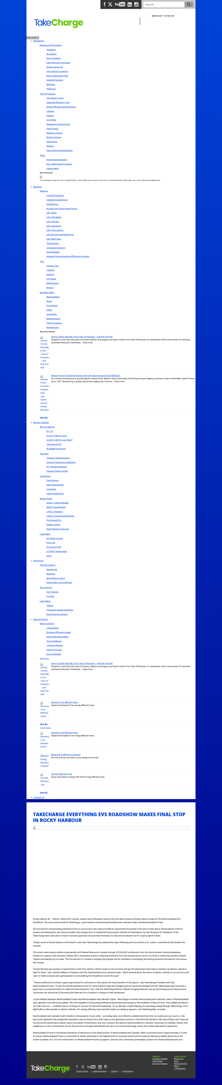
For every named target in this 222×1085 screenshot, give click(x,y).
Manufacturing (53, 318)
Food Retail (51, 305)
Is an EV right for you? (56, 435)
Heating (50, 115)
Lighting (50, 111)
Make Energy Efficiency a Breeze (65, 755)
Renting (50, 146)
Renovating (51, 141)
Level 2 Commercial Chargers (60, 516)
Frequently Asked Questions (59, 610)
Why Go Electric (47, 427)
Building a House (54, 133)
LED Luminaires (53, 226)
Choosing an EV (54, 444)
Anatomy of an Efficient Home (64, 702)
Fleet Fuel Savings (55, 484)
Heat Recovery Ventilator (58, 62)
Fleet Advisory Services (57, 529)
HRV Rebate (157, 1061)
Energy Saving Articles (57, 614)
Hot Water (51, 119)
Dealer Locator (53, 524)
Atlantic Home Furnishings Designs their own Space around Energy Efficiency (85, 376)
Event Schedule (53, 654)
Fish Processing (54, 323)
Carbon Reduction (55, 493)
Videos (49, 605)
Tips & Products (47, 93)
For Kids (50, 596)
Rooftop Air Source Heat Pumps (61, 208)
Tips (42, 261)
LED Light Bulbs (53, 217)
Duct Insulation (53, 58)
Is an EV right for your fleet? (59, 440)
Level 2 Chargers (54, 511)
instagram (136, 4)
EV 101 (49, 431)
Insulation (51, 49)
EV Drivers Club (53, 547)
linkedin (130, 4)
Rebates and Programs (51, 45)
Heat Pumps (52, 128)
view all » (44, 417)
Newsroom (44, 659)
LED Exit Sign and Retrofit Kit (60, 234)
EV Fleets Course (54, 538)
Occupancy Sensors (55, 247)
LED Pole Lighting (54, 230)
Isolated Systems (54, 80)
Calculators (45, 476)
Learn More (45, 534)
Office (49, 310)
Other (42, 155)
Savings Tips (52, 265)
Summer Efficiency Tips (61, 774)
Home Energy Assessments (59, 150)
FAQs (49, 555)
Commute (51, 489)
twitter (110, 4)
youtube (120, 4)
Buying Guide (46, 498)
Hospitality (51, 314)
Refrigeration (52, 283)
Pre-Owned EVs (53, 520)
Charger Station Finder (57, 471)
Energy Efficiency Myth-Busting (61, 106)
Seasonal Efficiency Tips (58, 102)
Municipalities (53, 297)
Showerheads (52, 252)
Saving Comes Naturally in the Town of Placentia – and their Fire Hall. (82, 337)
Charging (44, 453)
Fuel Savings (52, 480)
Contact (114, 1071)
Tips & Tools (45, 728)
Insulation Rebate (160, 1058)
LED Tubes (51, 212)
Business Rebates (159, 1063)
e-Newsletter (52, 628)
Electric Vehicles (41, 422)
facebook (105, 4)
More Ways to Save (55, 578)
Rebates (44, 191)
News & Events (40, 619)
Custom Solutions (55, 195)
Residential (33, 33)
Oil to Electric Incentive (57, 71)
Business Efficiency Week (58, 632)
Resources (38, 560)
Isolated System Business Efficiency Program (67, 256)
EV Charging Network (56, 466)
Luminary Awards (54, 645)
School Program (54, 649)
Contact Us (38, 797)
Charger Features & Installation (61, 462)
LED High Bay (52, 221)
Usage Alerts (52, 168)
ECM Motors (52, 204)
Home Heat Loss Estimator (59, 582)
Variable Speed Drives (56, 199)
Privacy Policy (82, 1071)
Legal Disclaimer (99, 1071)
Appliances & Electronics (58, 124)
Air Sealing (51, 54)
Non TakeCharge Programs (59, 164)
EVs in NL (50, 542)
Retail (49, 301)
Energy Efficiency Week (57, 636)
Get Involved (46, 587)
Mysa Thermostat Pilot (57, 75)
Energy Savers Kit (54, 67)
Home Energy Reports (56, 159)
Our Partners (52, 592)
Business (49, 33)
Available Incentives (55, 448)
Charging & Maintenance (58, 458)
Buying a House (53, 137)
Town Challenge (54, 641)
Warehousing (52, 327)
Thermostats (52, 243)
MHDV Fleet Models (55, 507)
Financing (51, 88)
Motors (49, 287)
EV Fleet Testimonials (56, 551)
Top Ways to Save (55, 98)
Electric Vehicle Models (57, 502)
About (176, 1066)
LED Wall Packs (53, 239)
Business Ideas (47, 292)
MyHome (50, 84)
